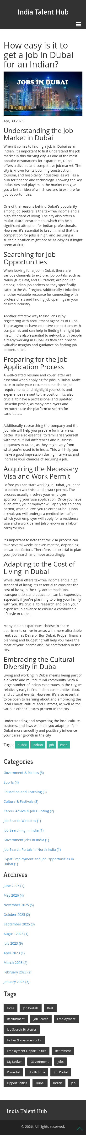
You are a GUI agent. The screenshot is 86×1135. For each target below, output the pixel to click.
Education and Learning (25, 792)
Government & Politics (24, 772)
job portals (30, 1008)
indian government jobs (24, 1040)
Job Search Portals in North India (32, 849)
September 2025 (19, 924)
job (51, 745)
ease (63, 745)
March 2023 (15, 962)
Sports (11, 782)
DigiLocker (14, 1061)
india (10, 1008)
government (40, 1061)
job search (40, 1019)
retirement (63, 1051)
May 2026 (14, 895)
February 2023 (17, 972)
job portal (61, 1072)
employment (66, 1019)
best (50, 1008)
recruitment (16, 1019)
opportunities (17, 1083)
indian (38, 745)
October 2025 (17, 914)
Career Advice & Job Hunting (29, 811)
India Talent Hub (43, 11)
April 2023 (14, 953)
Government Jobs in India (26, 840)
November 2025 (19, 905)
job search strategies (22, 1029)
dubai (22, 745)
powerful (13, 1072)
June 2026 (14, 885)
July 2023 (13, 943)
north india (36, 1072)
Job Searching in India (23, 830)
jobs (61, 1061)
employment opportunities (26, 1051)
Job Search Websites (22, 820)
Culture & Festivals (21, 801)
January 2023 (16, 981)
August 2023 (16, 933)
